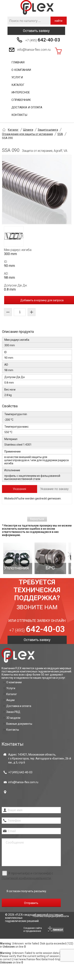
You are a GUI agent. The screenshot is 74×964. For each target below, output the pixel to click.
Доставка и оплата (26, 107)
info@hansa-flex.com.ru (34, 50)
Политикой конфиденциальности (26, 878)
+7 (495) (42, 40)
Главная (17, 62)
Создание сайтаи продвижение (32, 929)
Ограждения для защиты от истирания (27, 134)
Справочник (21, 100)
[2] (24, 558)
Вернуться (37, 519)
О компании (21, 70)
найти (58, 20)
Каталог (17, 85)
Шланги (28, 129)
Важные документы (19, 723)
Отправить (31, 903)
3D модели (13, 717)
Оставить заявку (36, 31)
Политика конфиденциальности (51, 916)
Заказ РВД (13, 711)
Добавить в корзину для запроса (42, 300)
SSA (60, 134)
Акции (10, 700)
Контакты (19, 115)
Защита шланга (48, 129)
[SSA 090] (36, 190)
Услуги (17, 77)
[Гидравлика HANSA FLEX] (37, 7)
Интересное (20, 92)
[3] (58, 558)
